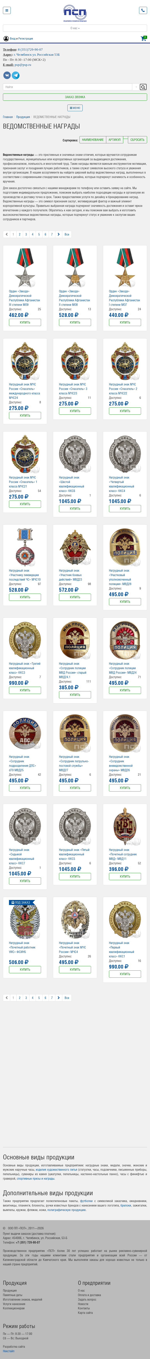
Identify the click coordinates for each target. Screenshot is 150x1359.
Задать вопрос (87, 1299)
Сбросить (137, 140)
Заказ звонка (75, 97)
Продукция (23, 117)
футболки (86, 1201)
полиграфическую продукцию (66, 1210)
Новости (83, 1304)
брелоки (126, 1205)
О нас (74, 28)
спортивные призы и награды (35, 1178)
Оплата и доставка (89, 1295)
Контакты (84, 1308)
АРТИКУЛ (115, 140)
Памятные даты (12, 1295)
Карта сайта (85, 1313)
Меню (76, 108)
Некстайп (8, 1351)
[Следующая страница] (58, 234)
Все (67, 234)
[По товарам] (135, 87)
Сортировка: (71, 140)
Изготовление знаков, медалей (22, 1299)
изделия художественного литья (56, 1169)
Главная (8, 117)
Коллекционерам (14, 1308)
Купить (25, 322)
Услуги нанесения (14, 1304)
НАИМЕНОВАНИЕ (93, 140)
